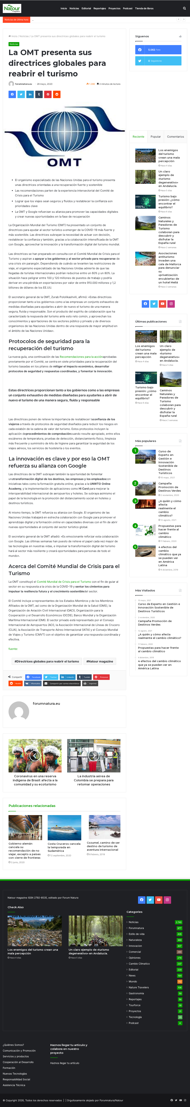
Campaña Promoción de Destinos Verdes (169, 487)
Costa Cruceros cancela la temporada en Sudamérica (64, 847)
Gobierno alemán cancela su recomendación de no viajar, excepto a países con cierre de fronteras (25, 850)
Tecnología (135, 1017)
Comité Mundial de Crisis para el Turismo (64, 581)
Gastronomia (136, 993)
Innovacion (135, 945)
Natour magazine (100, 661)
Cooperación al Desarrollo (18, 1062)
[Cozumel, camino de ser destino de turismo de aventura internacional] (103, 827)
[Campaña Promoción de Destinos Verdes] (145, 489)
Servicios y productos (16, 1056)
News (132, 975)
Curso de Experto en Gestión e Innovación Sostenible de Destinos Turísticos (167, 462)
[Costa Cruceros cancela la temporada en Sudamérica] (64, 827)
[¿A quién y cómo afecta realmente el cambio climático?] (145, 504)
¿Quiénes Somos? (13, 1044)
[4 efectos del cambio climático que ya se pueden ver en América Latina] (145, 551)
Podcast (127, 8)
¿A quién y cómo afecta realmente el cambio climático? (169, 508)
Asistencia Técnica (14, 1085)
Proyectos (114, 8)
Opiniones (134, 957)
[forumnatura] (12, 8)
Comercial (135, 951)
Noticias (74, 8)
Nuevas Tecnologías (15, 1073)
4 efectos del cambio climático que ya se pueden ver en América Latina (169, 556)
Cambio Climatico (139, 963)
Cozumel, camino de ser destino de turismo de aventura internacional (103, 846)
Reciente (138, 136)
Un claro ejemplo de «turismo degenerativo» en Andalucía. (168, 179)
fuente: (13, 649)
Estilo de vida (137, 933)
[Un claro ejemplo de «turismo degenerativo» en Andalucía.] (145, 177)
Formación (9, 1067)
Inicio (64, 8)
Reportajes (100, 8)
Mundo (133, 981)
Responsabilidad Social (16, 1079)
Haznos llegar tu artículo (64, 1063)
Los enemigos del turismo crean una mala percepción (169, 156)
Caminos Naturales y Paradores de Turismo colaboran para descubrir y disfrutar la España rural (168, 230)
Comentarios (175, 136)
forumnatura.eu (23, 84)
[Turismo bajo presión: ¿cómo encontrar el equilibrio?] (145, 202)
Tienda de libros (144, 8)
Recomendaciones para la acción (81, 356)
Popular (156, 136)
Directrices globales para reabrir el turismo (48, 661)
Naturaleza (135, 939)
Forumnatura (136, 928)
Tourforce (134, 1005)
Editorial (86, 8)
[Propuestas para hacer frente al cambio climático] (145, 530)
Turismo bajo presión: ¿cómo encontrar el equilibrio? (62, 19)
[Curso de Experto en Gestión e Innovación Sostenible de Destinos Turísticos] (145, 457)
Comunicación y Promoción (19, 1050)
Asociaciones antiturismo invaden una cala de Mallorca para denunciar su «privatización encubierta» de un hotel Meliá (169, 268)
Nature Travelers (139, 987)
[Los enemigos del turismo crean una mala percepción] (145, 155)
